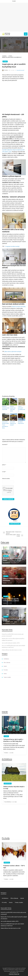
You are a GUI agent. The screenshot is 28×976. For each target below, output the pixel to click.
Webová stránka (6, 478)
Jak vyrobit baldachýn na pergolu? (13, 423)
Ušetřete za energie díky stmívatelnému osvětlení (11, 600)
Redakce (6, 70)
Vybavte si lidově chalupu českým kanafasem (13, 579)
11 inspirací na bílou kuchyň (12, 246)
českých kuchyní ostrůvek (18, 306)
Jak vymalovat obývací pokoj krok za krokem (14, 620)
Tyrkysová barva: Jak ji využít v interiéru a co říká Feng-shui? (13, 740)
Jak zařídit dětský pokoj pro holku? (12, 559)
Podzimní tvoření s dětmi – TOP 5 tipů (14, 866)
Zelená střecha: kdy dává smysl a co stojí (12, 650)
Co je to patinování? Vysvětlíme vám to (21, 409)
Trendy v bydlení (7, 677)
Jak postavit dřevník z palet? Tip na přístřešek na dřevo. (5, 424)
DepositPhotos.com (14, 972)
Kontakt (14, 1)
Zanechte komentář (20, 70)
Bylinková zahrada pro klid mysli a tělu (5, 408)
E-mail (4, 471)
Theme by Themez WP (14, 974)
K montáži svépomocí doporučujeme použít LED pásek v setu (13, 149)
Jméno (4, 464)
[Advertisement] (14, 17)
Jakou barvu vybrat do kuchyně (13, 351)
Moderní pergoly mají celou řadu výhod (12, 409)
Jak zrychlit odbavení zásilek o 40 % (11, 643)
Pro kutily (6, 669)
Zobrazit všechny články (14, 523)
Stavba (5, 673)
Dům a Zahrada (7, 662)
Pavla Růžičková (6, 562)
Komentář (5, 444)
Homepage (4, 55)
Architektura (6, 658)
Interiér (10, 55)
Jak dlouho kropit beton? (21, 422)
